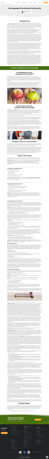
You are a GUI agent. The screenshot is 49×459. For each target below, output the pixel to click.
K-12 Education (13, 442)
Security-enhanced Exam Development (16, 434)
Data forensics (9, 383)
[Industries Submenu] (32, 2)
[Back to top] (47, 457)
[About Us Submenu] (42, 2)
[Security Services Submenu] (20, 2)
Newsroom (25, 444)
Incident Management (14, 429)
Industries (30, 2)
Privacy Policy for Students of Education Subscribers (24, 457)
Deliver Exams (25, 430)
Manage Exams (26, 431)
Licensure (12, 445)
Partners (25, 443)
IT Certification (13, 444)
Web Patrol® (32, 394)
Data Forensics (13, 427)
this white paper (16, 179)
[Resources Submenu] (37, 2)
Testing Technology (24, 2)
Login (42, 0)
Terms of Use (22, 456)
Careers (25, 445)
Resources (35, 2)
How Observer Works (39, 430)
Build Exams (25, 429)
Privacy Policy (27, 456)
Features (38, 429)
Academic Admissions (14, 441)
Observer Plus (38, 431)
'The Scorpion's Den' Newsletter (28, 438)
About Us (40, 2)
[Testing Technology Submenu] (28, 2)
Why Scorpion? (26, 428)
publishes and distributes (18, 356)
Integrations (38, 432)
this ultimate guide (17, 388)
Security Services (18, 2)
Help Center (38, 443)
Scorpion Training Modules (40, 442)
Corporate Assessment (14, 443)
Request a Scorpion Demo (27, 437)
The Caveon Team (26, 442)
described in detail (11, 163)
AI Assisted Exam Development (28, 432)
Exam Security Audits (13, 428)
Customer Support (46, 0)
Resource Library (39, 441)
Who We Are (25, 441)
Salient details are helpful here (17, 379)
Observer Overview (39, 428)
